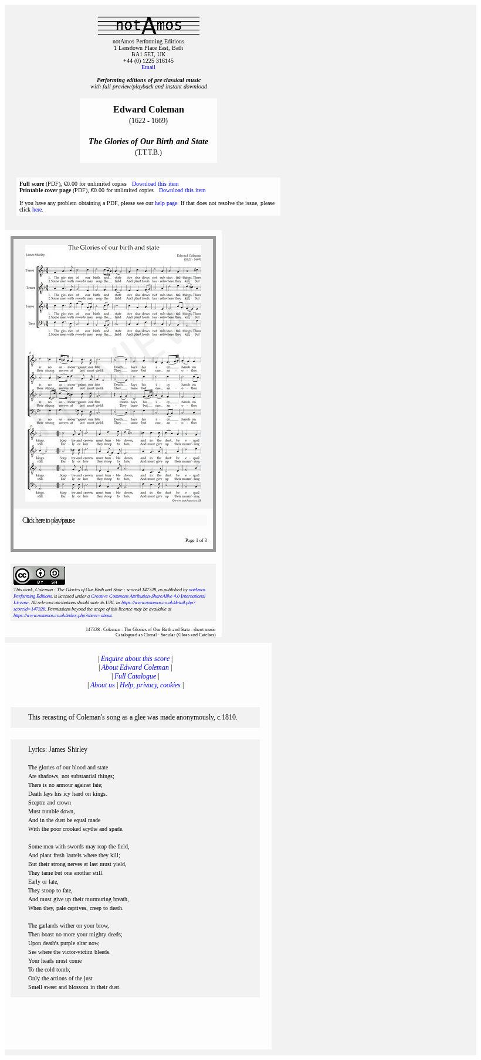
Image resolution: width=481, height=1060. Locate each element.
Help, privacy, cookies (150, 685)
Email (148, 67)
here (37, 209)
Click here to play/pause (48, 520)
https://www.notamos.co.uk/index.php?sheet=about (62, 615)
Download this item (155, 183)
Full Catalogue (135, 676)
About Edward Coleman (135, 667)
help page (166, 203)
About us (102, 685)
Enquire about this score (135, 659)
